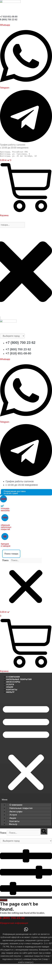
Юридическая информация (14, 923)
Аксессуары (13, 682)
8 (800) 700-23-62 (12, 917)
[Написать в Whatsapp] (26, 929)
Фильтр (10, 692)
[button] (25, 554)
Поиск (5, 560)
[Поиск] (43, 831)
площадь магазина (5, 508)
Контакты (11, 690)
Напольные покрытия (19, 679)
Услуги (10, 685)
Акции (9, 687)
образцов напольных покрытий (6, 527)
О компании (13, 677)
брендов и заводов (5, 545)
